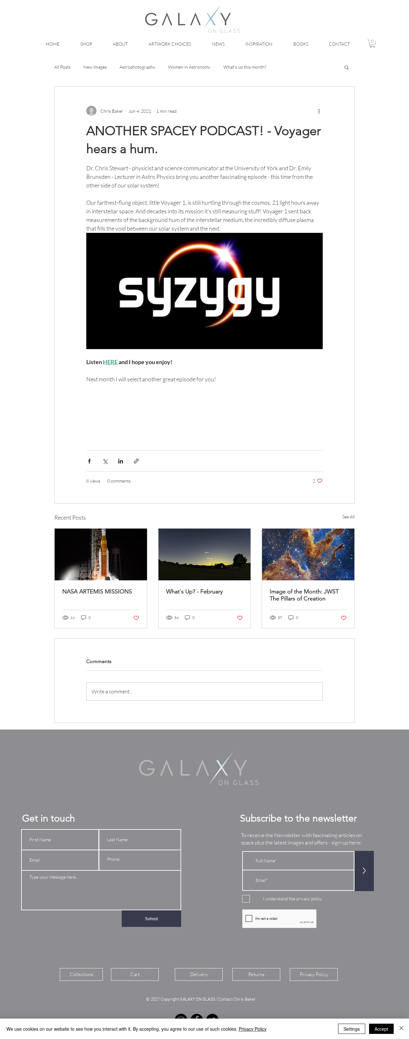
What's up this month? (244, 67)
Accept (381, 1029)
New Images (95, 67)
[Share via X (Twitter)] (105, 461)
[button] (372, 44)
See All (348, 516)
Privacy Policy (252, 1029)
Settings (351, 1029)
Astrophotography (137, 67)
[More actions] (319, 111)
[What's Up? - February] (204, 554)
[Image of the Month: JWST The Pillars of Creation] (308, 554)
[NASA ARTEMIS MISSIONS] (101, 554)
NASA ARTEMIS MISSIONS (97, 591)
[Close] (401, 1029)
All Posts (62, 67)
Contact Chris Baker (237, 999)
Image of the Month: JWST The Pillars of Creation (304, 595)
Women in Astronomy (189, 67)
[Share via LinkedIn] (121, 461)
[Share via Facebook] (89, 461)
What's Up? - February (194, 591)
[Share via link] (136, 461)
